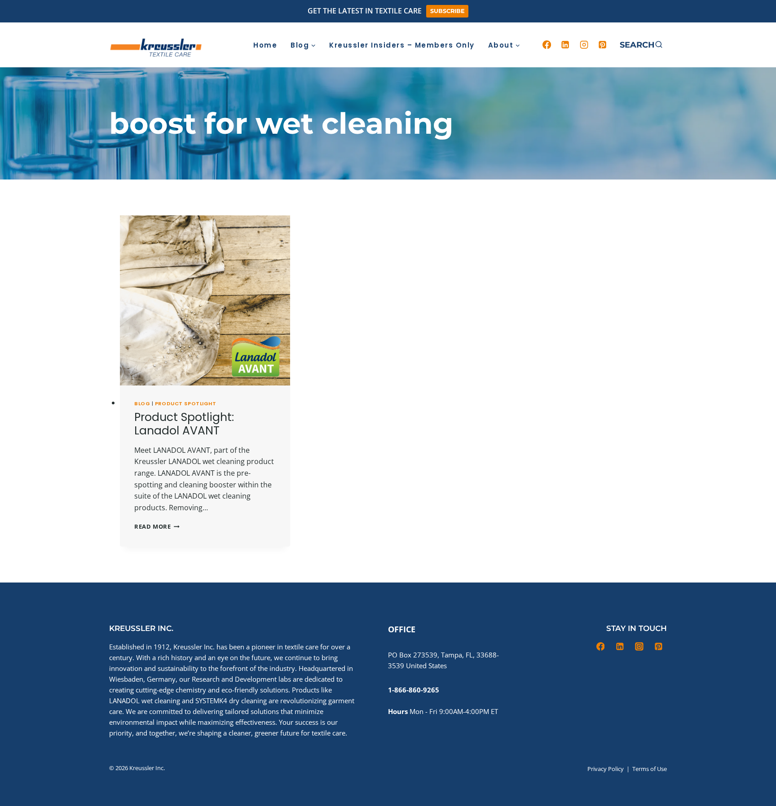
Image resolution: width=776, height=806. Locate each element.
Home (265, 45)
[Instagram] (583, 44)
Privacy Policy (605, 769)
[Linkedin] (565, 44)
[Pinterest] (602, 44)
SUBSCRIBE (447, 11)
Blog (142, 403)
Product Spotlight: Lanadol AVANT (184, 423)
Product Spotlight (185, 403)
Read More (157, 526)
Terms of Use (649, 769)
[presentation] (205, 300)
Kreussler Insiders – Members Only (402, 45)
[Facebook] (546, 44)
